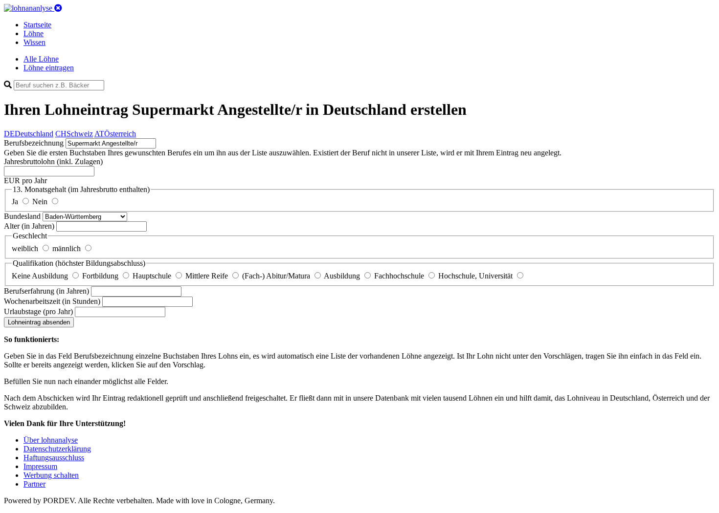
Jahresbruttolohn (53, 161)
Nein (40, 201)
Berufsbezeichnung (34, 143)
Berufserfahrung (46, 291)
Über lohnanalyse (50, 440)
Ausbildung (343, 276)
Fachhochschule (400, 276)
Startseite (37, 25)
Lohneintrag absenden (39, 322)
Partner (34, 484)
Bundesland (23, 216)
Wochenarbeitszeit (52, 301)
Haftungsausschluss (53, 457)
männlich (67, 248)
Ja (16, 201)
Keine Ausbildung (41, 276)
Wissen (34, 42)
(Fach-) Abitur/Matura (277, 276)
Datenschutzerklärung (57, 449)
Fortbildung (101, 276)
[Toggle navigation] (58, 8)
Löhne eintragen (48, 68)
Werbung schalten (51, 475)
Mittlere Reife (207, 276)
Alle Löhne (41, 59)
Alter (29, 226)
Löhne (33, 33)
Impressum (40, 466)
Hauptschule (153, 276)
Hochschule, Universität (476, 276)
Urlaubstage (38, 311)
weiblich (26, 248)
